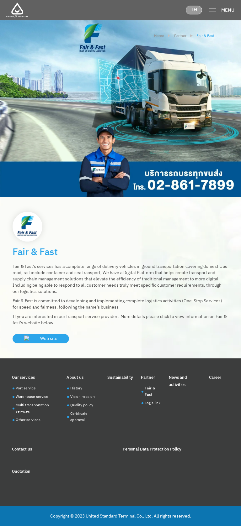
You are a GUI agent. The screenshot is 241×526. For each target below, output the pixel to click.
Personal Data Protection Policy (152, 449)
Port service (26, 388)
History (76, 388)
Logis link (152, 403)
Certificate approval (79, 417)
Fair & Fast (150, 391)
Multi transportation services (32, 408)
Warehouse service (32, 397)
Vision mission (82, 397)
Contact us (22, 449)
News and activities (178, 381)
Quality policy (81, 405)
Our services (23, 377)
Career (215, 377)
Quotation (21, 471)
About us (75, 377)
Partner (148, 377)
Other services (28, 420)
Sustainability (120, 377)
